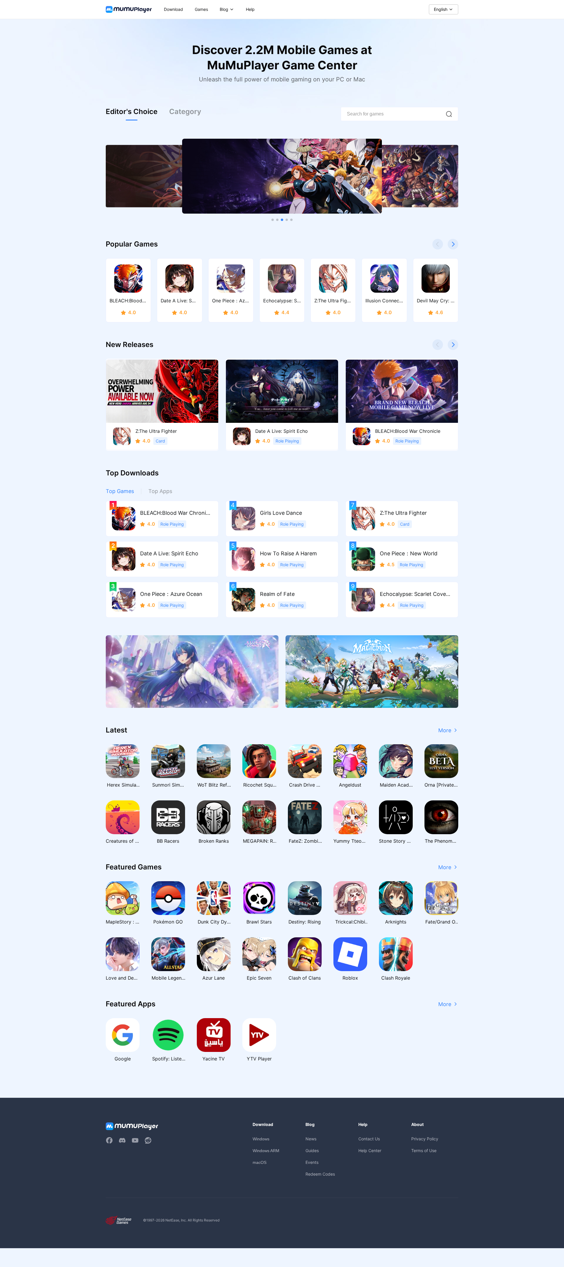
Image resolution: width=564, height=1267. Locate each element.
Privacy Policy (424, 1138)
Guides (312, 1150)
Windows (261, 1139)
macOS (259, 1162)
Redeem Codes (320, 1174)
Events (312, 1162)
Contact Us (369, 1138)
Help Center (369, 1150)
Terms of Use (424, 1150)
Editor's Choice (131, 111)
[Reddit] (148, 1140)
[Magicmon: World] (372, 671)
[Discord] (122, 1140)
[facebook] (109, 1140)
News (311, 1138)
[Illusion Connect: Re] (192, 671)
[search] (448, 114)
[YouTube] (135, 1140)
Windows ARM (266, 1150)
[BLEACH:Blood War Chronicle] (282, 176)
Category (185, 111)
